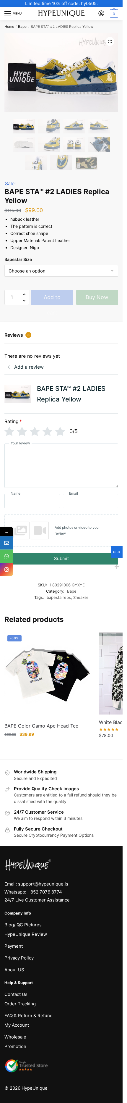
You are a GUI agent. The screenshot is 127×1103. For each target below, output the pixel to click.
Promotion (15, 1046)
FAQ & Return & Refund (28, 1015)
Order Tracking (20, 1004)
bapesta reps (59, 597)
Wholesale (15, 1037)
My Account (16, 1025)
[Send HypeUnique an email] (6, 543)
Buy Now (97, 297)
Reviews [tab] (17, 335)
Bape (22, 26)
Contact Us (15, 994)
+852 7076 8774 (44, 892)
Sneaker (80, 597)
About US (14, 970)
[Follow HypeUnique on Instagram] (6, 569)
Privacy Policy (19, 958)
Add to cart (52, 299)
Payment (13, 946)
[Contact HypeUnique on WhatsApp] (6, 556)
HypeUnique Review (25, 934)
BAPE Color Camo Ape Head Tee (41, 726)
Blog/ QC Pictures (23, 925)
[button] (109, 41)
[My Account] (101, 14)
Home (9, 26)
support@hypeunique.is (43, 884)
